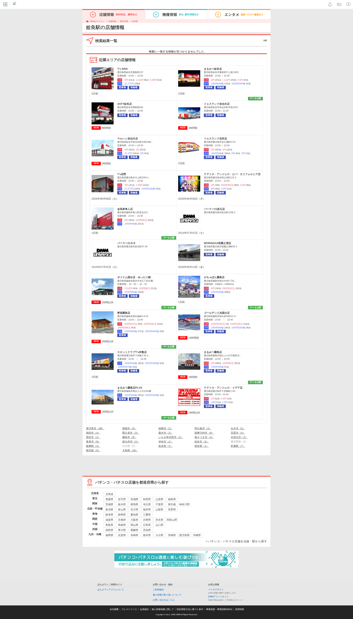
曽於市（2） (93, 437)
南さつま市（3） (204, 437)
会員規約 (144, 609)
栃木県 (122, 504)
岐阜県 (109, 514)
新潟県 (109, 509)
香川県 (122, 530)
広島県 (147, 524)
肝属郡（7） (238, 446)
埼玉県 (147, 504)
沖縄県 (197, 535)
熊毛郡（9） (93, 450)
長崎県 (134, 535)
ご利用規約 (158, 589)
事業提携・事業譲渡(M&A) (219, 609)
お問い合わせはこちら (164, 600)
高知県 (147, 530)
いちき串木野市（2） (170, 437)
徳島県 (109, 530)
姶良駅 (135, 21)
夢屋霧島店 (123, 312)
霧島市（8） (129, 437)
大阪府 (134, 519)
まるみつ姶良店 (213, 68)
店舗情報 (112, 21)
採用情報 (239, 609)
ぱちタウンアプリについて (110, 589)
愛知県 (134, 514)
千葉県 (159, 504)
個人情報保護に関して (163, 609)
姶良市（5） (202, 441)
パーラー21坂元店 (214, 208)
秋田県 (147, 499)
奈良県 (159, 519)
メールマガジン (216, 589)
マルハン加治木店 (127, 138)
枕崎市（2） (165, 428)
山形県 (159, 499)
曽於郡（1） (202, 446)
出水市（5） (238, 428)
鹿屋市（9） (129, 428)
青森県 (109, 499)
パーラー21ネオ (126, 243)
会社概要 (114, 609)
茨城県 (109, 504)
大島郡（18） (130, 450)
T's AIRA (122, 68)
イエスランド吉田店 (215, 138)
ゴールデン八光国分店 (217, 312)
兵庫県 (147, 519)
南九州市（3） (130, 441)
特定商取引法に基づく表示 (190, 609)
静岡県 (122, 514)
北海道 (109, 494)
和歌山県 (172, 519)
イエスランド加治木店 (217, 103)
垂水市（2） (165, 433)
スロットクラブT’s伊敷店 (132, 352)
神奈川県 (184, 504)
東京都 (172, 504)
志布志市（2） (239, 437)
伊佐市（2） (165, 441)
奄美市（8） (93, 441)
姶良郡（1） (165, 446)
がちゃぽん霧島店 (214, 277)
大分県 (159, 535)
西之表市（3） (130, 433)
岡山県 (134, 524)
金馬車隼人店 (125, 208)
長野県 (172, 509)
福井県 (147, 509)
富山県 (122, 509)
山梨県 (159, 509)
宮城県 (134, 499)
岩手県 (122, 499)
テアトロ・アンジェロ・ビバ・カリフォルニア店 (232, 174)
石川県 (134, 509)
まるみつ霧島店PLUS (129, 387)
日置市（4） (238, 433)
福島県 (172, 499)
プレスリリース (129, 609)
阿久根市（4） (203, 428)
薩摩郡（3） (93, 446)
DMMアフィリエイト (218, 596)
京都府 (122, 519)
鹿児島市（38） (95, 428)
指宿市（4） (93, 433)
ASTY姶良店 (124, 103)
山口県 (159, 524)
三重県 (147, 514)
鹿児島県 (124, 21)
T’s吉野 (121, 174)
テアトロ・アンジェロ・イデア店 (223, 387)
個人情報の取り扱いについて (167, 594)
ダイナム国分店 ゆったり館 (134, 277)
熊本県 (147, 535)
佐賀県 (122, 535)
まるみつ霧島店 (213, 352)
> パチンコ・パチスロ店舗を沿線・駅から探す (236, 541)
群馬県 (134, 504)
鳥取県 (109, 524)
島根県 (122, 524)
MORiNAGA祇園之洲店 (217, 243)
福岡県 (109, 535)
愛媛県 (134, 530)
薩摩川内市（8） (204, 433)
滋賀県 (109, 519)
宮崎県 (172, 535)
